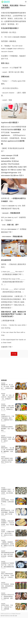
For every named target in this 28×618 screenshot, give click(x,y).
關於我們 (3, 615)
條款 (11, 615)
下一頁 (14, 353)
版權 (16, 615)
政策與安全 (7, 615)
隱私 (14, 615)
